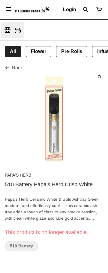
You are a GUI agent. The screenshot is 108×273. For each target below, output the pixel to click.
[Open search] (86, 9)
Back (17, 67)
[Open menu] (8, 9)
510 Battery (21, 246)
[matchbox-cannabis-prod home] (32, 9)
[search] (99, 76)
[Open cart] (98, 9)
